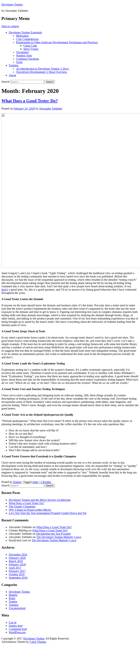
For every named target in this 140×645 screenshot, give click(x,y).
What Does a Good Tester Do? (29, 100)
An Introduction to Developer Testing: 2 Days (42, 68)
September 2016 (18, 577)
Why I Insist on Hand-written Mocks (30, 509)
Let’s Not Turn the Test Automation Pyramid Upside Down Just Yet (47, 513)
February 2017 (17, 571)
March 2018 (16, 561)
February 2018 (17, 564)
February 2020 (17, 557)
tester (35, 482)
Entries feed (15, 625)
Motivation (22, 35)
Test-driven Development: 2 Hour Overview (41, 72)
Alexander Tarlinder (50, 108)
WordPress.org (17, 632)
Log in (12, 622)
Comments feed (18, 629)
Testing (17, 482)
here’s (4, 289)
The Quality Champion (22, 506)
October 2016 (17, 574)
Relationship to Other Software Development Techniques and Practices (57, 42)
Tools (19, 62)
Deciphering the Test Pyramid (53, 533)
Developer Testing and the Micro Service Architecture (40, 499)
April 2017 (15, 567)
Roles (12, 598)
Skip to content (10, 26)
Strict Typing (30, 48)
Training (13, 65)
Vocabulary (22, 52)
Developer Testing (12, 4)
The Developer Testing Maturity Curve (58, 537)
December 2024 (18, 554)
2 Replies (45, 482)
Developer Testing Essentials (25, 32)
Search (5, 81)
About (12, 75)
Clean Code (30, 45)
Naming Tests (24, 55)
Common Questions (27, 58)
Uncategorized (17, 608)
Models (13, 595)
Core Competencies (27, 39)
